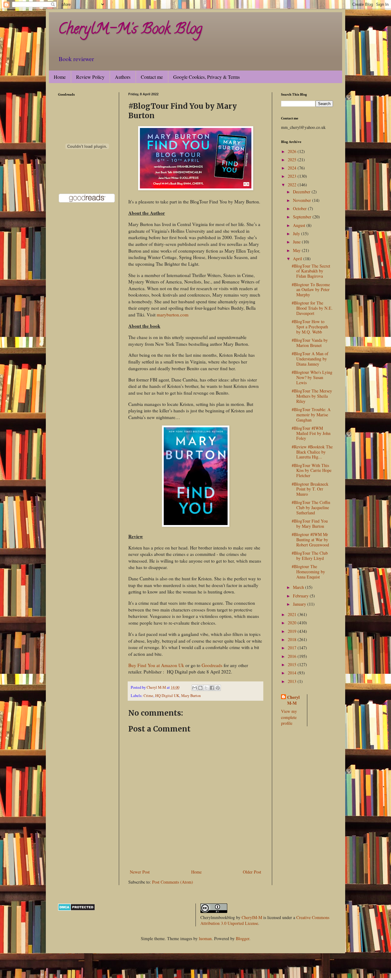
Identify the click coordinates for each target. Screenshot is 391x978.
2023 (293, 176)
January (300, 604)
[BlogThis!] (200, 688)
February (301, 596)
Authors (122, 77)
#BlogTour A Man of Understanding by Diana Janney (310, 359)
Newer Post (140, 872)
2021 (293, 614)
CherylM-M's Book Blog (130, 30)
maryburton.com (172, 315)
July (297, 233)
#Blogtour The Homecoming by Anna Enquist (308, 572)
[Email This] (195, 688)
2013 (293, 681)
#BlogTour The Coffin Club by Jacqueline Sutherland (311, 507)
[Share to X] (206, 688)
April (298, 258)
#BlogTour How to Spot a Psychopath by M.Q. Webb (310, 327)
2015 (293, 664)
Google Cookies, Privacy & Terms (206, 77)
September (302, 217)
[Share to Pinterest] (218, 688)
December (302, 192)
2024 (293, 168)
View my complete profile (289, 717)
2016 (293, 656)
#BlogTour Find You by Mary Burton (310, 523)
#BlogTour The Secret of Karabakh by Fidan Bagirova (311, 271)
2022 (293, 185)
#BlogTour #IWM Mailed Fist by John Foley (311, 433)
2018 (293, 639)
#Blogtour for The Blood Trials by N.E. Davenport (312, 308)
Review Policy (90, 77)
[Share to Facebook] (212, 688)
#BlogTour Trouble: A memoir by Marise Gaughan (311, 415)
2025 (293, 159)
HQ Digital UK (167, 695)
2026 (293, 151)
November (302, 200)
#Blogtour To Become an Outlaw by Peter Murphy (311, 290)
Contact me (152, 77)
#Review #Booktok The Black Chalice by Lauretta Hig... (312, 452)
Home (60, 77)
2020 (293, 623)
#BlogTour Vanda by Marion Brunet (310, 342)
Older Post (252, 872)
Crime (148, 695)
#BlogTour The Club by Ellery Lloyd (310, 555)
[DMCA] (76, 909)
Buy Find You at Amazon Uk (156, 665)
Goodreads (212, 665)
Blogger (242, 938)
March (299, 587)
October (300, 208)
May (297, 250)
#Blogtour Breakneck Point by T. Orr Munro (310, 489)
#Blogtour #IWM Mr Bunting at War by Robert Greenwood (310, 539)
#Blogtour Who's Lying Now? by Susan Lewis (312, 377)
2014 (293, 673)
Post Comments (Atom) (172, 882)
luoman (205, 938)
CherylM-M (252, 917)
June (297, 242)
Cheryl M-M (293, 700)
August (299, 225)
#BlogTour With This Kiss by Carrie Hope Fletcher (311, 470)
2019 (293, 631)
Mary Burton (191, 695)
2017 (293, 648)
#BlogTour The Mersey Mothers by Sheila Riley (312, 396)
